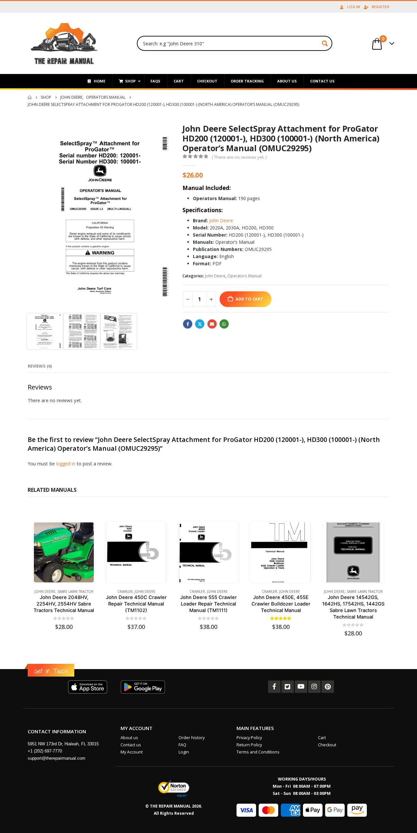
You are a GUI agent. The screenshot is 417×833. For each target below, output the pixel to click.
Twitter (199, 324)
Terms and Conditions (258, 752)
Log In (353, 6)
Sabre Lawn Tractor (75, 591)
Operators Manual (244, 276)
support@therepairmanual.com (56, 758)
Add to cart (249, 299)
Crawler (125, 591)
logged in (66, 463)
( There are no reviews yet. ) (239, 157)
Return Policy (249, 745)
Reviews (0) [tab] (40, 366)
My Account (132, 752)
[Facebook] (274, 686)
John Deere (221, 220)
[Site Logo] (64, 43)
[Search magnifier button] (325, 43)
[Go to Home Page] (30, 97)
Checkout (327, 745)
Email (212, 324)
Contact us (131, 745)
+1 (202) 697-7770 (45, 751)
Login (184, 752)
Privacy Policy (249, 737)
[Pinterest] (328, 686)
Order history (192, 737)
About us (129, 737)
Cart (322, 737)
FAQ (182, 745)
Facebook (187, 324)
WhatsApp (224, 324)
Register (380, 6)
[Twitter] (287, 686)
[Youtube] (301, 686)
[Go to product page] (63, 552)
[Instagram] (314, 686)
